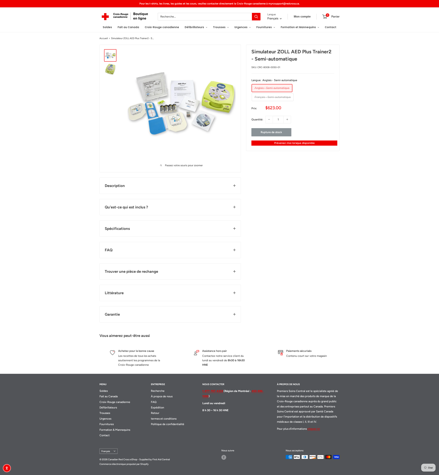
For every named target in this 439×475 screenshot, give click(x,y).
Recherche (157, 390)
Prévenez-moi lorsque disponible (294, 142)
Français (105, 451)
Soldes (103, 390)
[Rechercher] (256, 16)
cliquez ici (313, 428)
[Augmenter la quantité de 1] (287, 119)
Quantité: (257, 119)
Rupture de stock (271, 132)
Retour (155, 413)
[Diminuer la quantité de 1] (269, 119)
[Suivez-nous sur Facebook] (223, 457)
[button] (7, 468)
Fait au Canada (108, 396)
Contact (104, 435)
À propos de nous (162, 396)
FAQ (154, 402)
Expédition (157, 407)
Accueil (103, 38)
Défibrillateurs (108, 407)
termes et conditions (163, 418)
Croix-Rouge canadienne (114, 402)
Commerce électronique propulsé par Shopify (124, 464)
